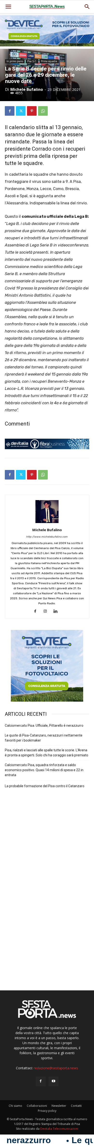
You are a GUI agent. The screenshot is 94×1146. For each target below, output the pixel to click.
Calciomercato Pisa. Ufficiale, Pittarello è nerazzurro (44, 725)
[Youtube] (53, 1081)
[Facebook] (9, 111)
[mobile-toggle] (8, 6)
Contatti (76, 1106)
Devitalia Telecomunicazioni (59, 1129)
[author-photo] (47, 523)
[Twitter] (21, 111)
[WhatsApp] (43, 111)
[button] (87, 6)
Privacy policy (47, 1111)
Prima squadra (49, 61)
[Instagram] (47, 611)
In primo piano (15, 61)
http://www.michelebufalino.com (47, 536)
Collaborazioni (37, 1106)
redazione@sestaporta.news (56, 1068)
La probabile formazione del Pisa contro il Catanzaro (44, 786)
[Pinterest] (32, 111)
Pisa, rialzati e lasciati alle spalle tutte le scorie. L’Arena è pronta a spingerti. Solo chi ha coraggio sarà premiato (46, 752)
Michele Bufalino (26, 89)
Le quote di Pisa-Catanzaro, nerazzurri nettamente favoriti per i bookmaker (43, 737)
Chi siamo (15, 1106)
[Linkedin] (57, 611)
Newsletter (59, 1106)
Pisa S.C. (32, 61)
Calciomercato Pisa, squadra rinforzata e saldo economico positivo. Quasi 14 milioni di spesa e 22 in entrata (44, 770)
